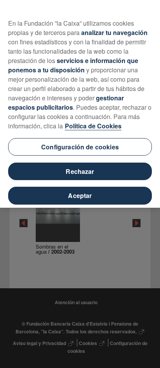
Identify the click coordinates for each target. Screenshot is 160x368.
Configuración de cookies (80, 146)
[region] (80, 104)
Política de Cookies (93, 125)
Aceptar (80, 195)
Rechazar (80, 171)
